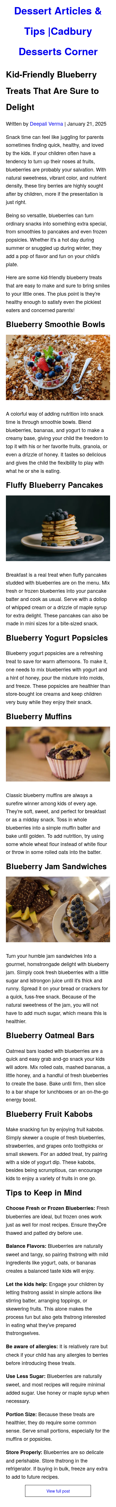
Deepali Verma (46, 123)
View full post (58, 1491)
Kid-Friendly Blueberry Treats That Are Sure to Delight (52, 90)
